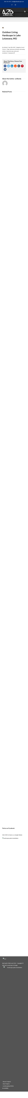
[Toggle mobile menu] (25, 11)
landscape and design (14, 49)
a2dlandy (5, 47)
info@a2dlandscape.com (18, 1)
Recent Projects (7, 1081)
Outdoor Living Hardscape (8, 51)
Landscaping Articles (8, 1086)
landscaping (22, 49)
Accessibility (5, 1088)
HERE (6, 835)
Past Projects (6, 1084)
